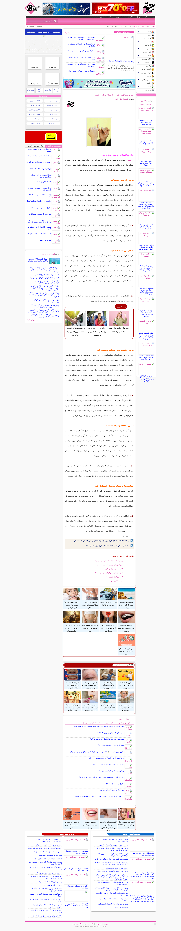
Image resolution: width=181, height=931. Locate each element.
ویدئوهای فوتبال (35, 105)
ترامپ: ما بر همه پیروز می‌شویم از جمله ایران (113, 845)
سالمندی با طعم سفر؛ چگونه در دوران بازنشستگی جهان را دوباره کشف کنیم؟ (146, 291)
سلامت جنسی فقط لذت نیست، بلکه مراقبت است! (146, 122)
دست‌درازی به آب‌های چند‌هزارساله (117, 868)
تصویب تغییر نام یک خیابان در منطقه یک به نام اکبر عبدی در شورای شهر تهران (112, 849)
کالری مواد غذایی (34, 110)
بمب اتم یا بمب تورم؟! (121, 907)
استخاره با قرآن (52, 83)
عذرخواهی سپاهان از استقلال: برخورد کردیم (48, 858)
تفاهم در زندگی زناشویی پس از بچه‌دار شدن (146, 142)
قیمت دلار (54, 110)
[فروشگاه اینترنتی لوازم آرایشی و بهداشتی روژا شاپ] (115, 8)
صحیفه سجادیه (35, 123)
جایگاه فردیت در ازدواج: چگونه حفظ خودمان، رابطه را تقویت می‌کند (146, 247)
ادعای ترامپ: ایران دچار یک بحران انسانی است (112, 904)
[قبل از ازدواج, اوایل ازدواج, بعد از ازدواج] (99, 132)
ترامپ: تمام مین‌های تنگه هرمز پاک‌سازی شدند (113, 871)
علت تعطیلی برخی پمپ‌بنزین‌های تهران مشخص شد (143, 854)
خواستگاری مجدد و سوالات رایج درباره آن (81, 71)
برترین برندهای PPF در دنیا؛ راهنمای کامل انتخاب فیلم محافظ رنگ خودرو (45, 316)
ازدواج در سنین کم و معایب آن (41, 208)
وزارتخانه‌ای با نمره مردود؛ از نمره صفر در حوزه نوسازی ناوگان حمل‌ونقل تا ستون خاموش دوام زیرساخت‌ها (45, 288)
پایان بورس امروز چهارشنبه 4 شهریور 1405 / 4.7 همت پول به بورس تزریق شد (44, 306)
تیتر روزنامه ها (53, 123)
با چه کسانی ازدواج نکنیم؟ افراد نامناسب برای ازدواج (106, 758)
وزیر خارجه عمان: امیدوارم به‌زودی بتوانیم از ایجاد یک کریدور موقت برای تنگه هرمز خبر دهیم (111, 889)
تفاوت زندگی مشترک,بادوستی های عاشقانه (108, 573)
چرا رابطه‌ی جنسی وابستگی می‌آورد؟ (112, 790)
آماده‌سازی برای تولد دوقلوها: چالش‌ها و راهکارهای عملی (146, 226)
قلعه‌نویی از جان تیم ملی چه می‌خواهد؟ (49, 873)
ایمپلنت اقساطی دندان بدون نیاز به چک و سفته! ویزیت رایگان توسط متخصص (101, 541)
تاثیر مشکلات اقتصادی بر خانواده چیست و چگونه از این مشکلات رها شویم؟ (99, 796)
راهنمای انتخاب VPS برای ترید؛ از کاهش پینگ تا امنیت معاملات (38, 260)
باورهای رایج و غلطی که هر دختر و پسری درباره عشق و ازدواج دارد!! (81, 38)
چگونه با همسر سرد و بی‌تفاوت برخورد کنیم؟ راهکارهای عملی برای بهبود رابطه (146, 336)
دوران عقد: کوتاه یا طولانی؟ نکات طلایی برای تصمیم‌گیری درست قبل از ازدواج (146, 205)
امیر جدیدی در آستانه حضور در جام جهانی (49, 845)
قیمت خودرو (53, 101)
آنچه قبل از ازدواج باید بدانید (114, 577)
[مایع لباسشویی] (99, 83)
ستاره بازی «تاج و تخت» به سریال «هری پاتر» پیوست (77, 852)
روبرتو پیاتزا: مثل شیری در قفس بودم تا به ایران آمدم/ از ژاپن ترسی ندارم (46, 877)
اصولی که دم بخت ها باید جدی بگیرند (39, 162)
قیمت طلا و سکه (52, 105)
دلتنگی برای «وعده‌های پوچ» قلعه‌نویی (46, 275)
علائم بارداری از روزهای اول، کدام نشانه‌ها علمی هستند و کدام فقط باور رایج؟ (98, 726)
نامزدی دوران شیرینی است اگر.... (40, 214)
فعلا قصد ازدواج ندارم (44, 182)
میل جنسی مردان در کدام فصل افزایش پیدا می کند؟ (107, 739)
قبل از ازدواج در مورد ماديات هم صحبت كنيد (108, 565)
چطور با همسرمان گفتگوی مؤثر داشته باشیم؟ (146, 163)
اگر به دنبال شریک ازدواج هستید (112, 569)
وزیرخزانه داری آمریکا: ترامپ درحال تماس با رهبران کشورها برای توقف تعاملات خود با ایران (111, 863)
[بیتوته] (33, 14)
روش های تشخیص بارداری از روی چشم (111, 771)
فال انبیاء (34, 67)
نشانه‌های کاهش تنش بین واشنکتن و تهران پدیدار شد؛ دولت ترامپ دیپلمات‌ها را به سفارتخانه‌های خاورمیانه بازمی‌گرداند (112, 877)
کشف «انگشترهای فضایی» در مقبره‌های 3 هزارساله (45, 848)
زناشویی (152, 26)
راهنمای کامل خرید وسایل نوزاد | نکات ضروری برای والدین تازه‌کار (146, 313)
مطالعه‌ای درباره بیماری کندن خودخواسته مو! (47, 916)
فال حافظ (52, 67)
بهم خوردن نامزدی (45, 240)
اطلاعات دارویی (35, 101)
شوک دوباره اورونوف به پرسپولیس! (50, 855)
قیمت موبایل (53, 114)
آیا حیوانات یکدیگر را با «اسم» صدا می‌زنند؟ (48, 852)
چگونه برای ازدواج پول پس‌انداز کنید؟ (39, 201)
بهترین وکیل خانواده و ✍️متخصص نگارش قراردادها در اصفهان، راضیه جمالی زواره (97, 752)
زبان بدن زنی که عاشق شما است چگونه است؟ (108, 764)
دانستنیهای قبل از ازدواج (140, 26)
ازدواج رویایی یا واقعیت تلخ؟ (114, 783)
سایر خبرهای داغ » (33, 320)
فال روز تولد (39, 90)
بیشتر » (67, 32)
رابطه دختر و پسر (117, 581)
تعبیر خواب (30, 90)
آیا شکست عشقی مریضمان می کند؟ (39, 156)
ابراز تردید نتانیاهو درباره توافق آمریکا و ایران (44, 278)
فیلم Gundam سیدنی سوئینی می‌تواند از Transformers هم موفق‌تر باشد (49, 840)
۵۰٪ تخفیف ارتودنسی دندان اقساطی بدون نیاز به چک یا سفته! (107, 546)
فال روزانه (34, 83)
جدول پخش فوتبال (34, 114)
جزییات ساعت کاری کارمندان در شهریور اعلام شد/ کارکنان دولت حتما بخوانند (111, 855)
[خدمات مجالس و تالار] (43, 142)
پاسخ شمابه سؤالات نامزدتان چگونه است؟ (109, 561)
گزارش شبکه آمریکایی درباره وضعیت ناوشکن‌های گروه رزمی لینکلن (46, 282)
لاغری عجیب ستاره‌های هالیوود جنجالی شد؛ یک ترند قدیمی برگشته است (76, 905)
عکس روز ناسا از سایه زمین (53, 885)
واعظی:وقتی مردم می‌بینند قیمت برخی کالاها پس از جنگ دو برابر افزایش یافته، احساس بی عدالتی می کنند (142, 875)
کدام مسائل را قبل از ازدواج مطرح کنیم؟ (114, 95)
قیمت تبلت (54, 119)
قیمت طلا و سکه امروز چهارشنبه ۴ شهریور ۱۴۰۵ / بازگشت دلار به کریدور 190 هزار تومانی (43, 311)
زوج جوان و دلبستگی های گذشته (40, 169)
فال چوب (48, 90)
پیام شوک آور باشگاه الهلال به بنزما (50, 882)
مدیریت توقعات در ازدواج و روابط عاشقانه (110, 733)
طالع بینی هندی (57, 90)
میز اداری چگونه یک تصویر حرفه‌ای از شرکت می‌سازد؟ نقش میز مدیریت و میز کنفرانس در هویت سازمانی (44, 269)
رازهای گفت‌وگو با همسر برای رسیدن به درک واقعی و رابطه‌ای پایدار (146, 268)
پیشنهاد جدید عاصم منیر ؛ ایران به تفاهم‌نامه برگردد (111, 859)
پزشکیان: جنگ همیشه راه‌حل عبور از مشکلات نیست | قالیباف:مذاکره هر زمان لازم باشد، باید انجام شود (43, 295)
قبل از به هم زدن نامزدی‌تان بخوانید (39, 233)
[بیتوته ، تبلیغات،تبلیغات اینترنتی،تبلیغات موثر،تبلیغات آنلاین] (43, 52)
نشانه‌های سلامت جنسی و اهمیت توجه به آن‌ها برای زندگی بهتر (146, 357)
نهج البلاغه (37, 119)
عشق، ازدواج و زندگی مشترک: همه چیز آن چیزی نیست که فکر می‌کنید (39, 221)
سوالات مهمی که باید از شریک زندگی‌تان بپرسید (41, 176)
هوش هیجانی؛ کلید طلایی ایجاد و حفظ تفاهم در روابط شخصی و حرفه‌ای (146, 378)
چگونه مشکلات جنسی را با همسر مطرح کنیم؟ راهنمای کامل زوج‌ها (146, 184)
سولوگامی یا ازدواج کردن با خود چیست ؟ (81, 51)
